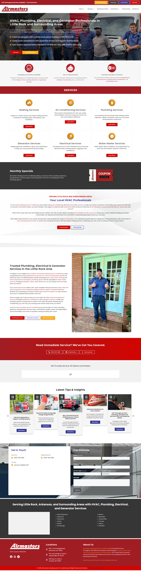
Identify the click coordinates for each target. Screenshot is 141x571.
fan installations (28, 289)
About (81, 9)
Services (89, 9)
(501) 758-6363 (19, 458)
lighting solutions (39, 289)
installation (25, 282)
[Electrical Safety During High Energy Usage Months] (46, 409)
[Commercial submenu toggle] (118, 9)
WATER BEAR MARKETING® (96, 568)
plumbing (28, 80)
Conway (104, 207)
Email (106, 464)
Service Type (80, 471)
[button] (8, 416)
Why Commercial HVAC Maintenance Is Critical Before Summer (71, 417)
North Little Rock (95, 207)
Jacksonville (123, 207)
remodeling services (112, 81)
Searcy (101, 523)
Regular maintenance (67, 219)
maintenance (42, 282)
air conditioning (58, 205)
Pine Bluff (102, 526)
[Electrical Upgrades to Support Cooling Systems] (21, 414)
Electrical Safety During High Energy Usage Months (46, 414)
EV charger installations (56, 289)
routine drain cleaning (57, 278)
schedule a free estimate (64, 80)
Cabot (59, 521)
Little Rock (60, 517)
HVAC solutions (32, 274)
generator (122, 79)
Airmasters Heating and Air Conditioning (25, 205)
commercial (67, 207)
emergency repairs (48, 299)
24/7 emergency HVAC (18, 80)
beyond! (70, 209)
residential (56, 207)
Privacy (96, 560)
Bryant (59, 523)
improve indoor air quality (34, 221)
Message (76, 477)
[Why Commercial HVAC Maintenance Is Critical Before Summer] (70, 412)
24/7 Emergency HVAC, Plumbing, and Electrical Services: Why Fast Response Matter (119, 415)
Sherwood (60, 519)
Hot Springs (61, 526)
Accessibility (107, 560)
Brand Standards (88, 560)
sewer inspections (16, 280)
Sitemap (114, 560)
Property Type (109, 471)
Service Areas (126, 9)
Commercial (114, 9)
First (74, 461)
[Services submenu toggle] (93, 9)
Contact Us (135, 9)
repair (32, 282)
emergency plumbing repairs (33, 280)
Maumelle (110, 207)
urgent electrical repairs (46, 291)
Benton (116, 207)
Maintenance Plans (102, 9)
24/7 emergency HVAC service (84, 213)
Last (103, 461)
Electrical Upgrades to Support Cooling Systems (21, 418)
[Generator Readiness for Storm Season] (95, 406)
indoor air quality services (74, 205)
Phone (78, 464)
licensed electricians (19, 287)
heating (49, 205)
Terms (101, 560)
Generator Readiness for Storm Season (95, 410)
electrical (34, 80)
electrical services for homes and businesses (45, 276)
